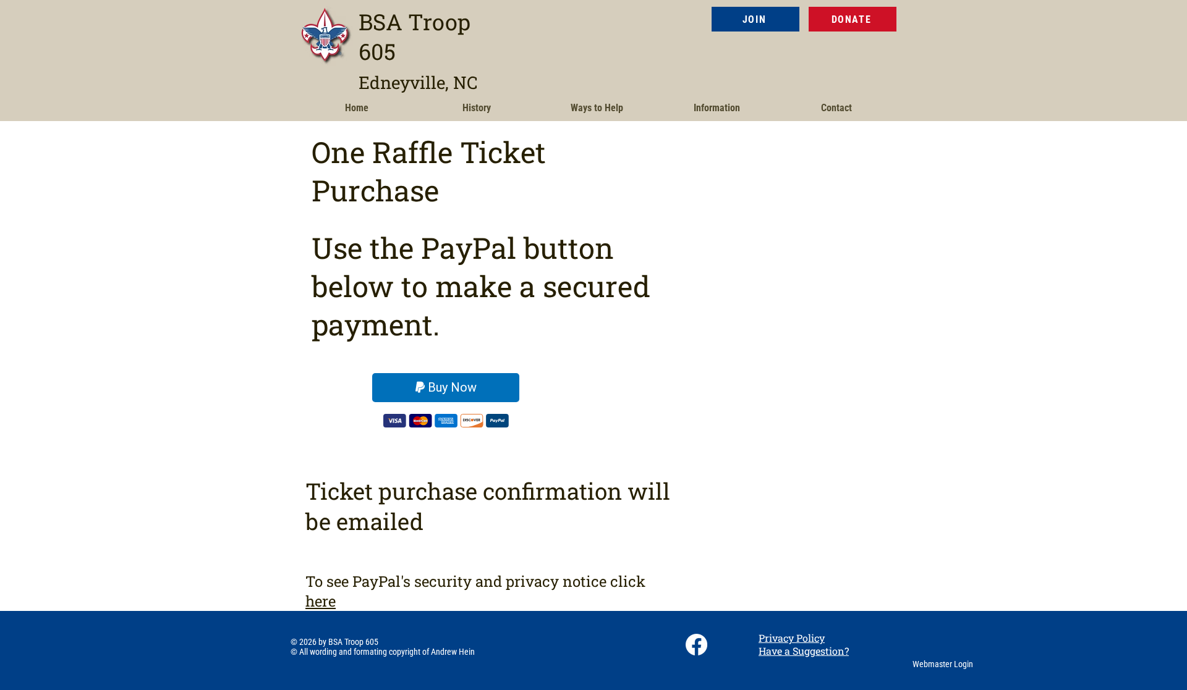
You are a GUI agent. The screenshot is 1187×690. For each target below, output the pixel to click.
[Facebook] (696, 644)
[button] (477, 108)
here (320, 601)
